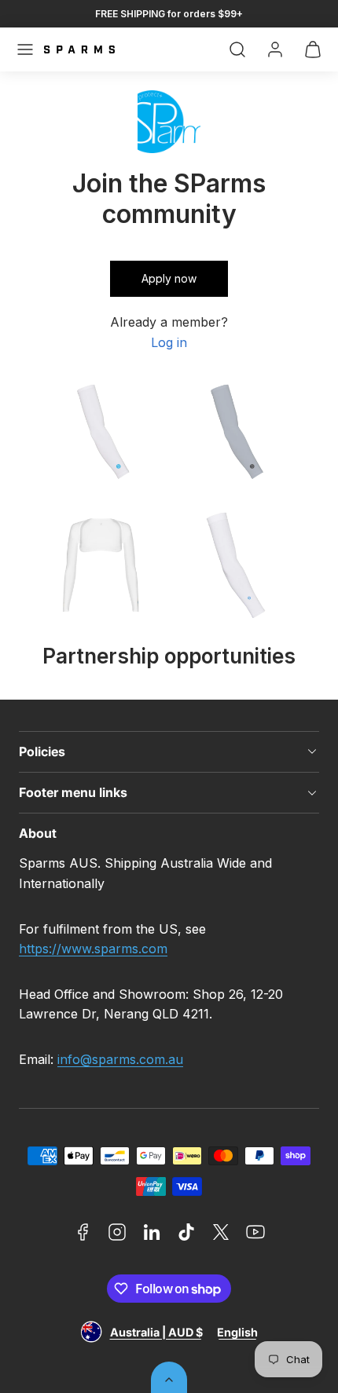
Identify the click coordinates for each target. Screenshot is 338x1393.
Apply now (169, 278)
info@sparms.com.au (120, 1059)
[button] (25, 49)
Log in (169, 342)
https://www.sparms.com (93, 948)
